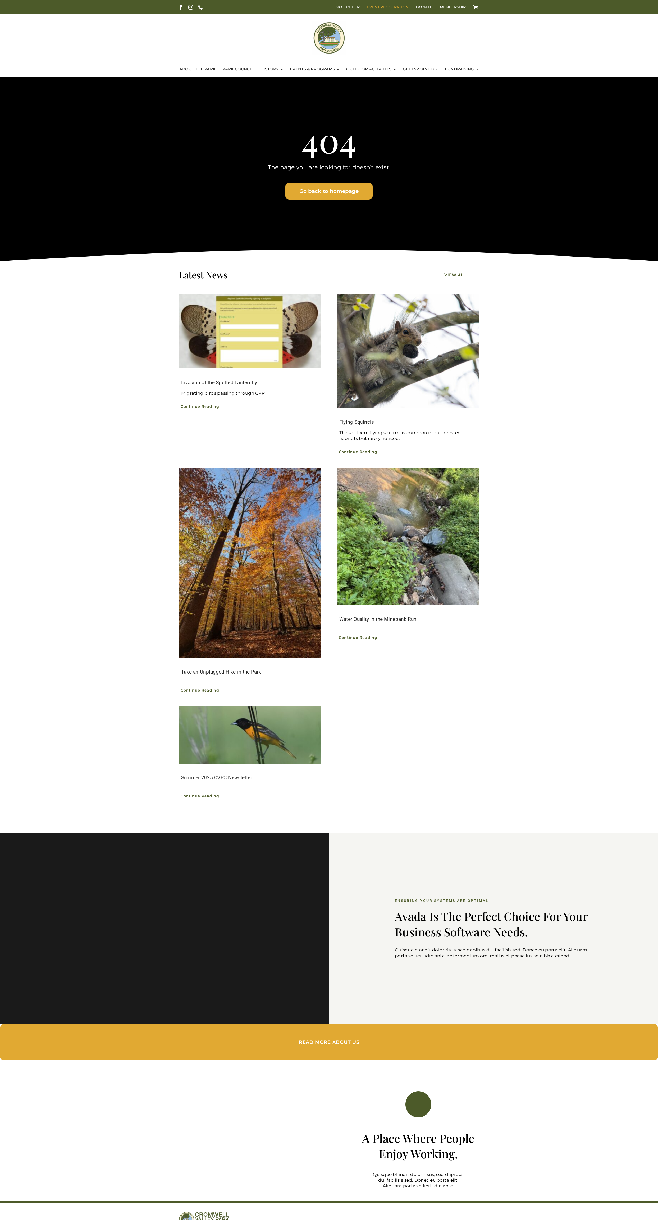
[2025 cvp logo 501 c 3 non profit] (329, 23)
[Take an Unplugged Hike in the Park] (250, 563)
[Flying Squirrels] (408, 351)
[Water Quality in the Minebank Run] (408, 536)
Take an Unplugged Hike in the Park (221, 672)
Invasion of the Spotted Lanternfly (219, 382)
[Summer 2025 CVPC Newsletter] (250, 734)
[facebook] (181, 7)
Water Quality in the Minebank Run (377, 619)
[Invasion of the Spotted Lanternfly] (250, 331)
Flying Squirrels (356, 422)
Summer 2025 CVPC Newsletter (216, 778)
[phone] (200, 7)
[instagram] (190, 7)
